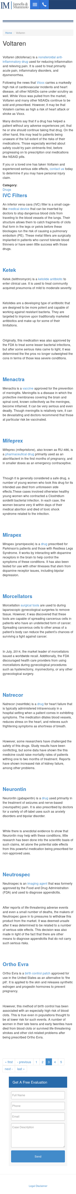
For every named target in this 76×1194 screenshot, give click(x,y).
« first (9, 1062)
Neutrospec (16, 874)
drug (44, 544)
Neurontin (14, 789)
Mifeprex (13, 440)
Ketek (9, 269)
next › (9, 1069)
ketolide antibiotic (50, 279)
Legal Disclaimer (38, 1186)
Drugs (7, 189)
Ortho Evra (16, 964)
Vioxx (41, 82)
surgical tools (30, 605)
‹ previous (24, 1062)
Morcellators (17, 596)
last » (21, 1069)
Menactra (14, 379)
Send (38, 1156)
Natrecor (13, 694)
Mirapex (12, 534)
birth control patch (37, 973)
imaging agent (37, 883)
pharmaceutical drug (19, 454)
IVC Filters (15, 195)
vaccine (28, 388)
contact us (57, 168)
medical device (18, 208)
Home (8, 32)
